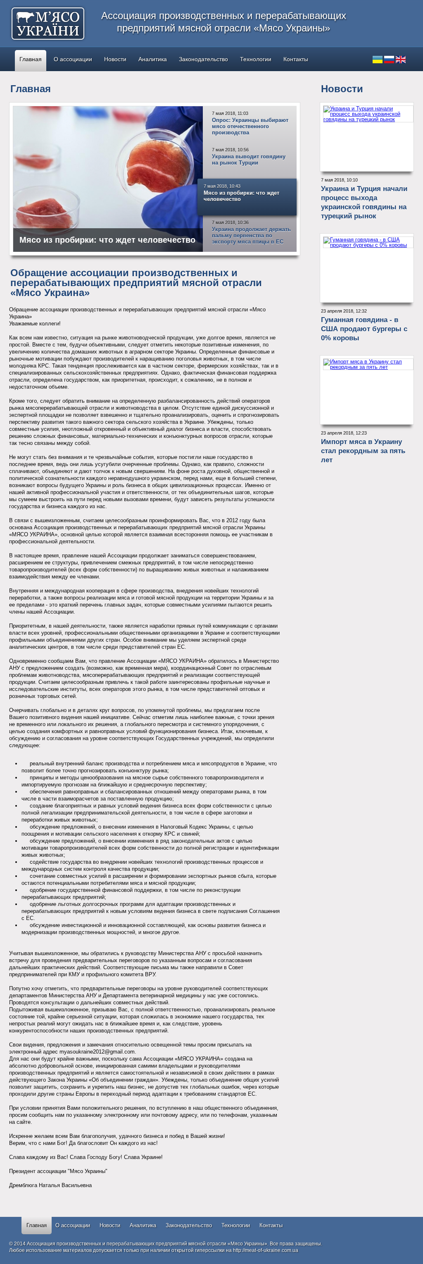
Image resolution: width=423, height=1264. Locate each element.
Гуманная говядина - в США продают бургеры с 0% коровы (364, 329)
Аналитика (152, 59)
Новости (115, 59)
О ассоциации (73, 59)
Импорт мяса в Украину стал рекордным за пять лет (363, 451)
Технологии (255, 59)
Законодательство (203, 59)
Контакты (295, 59)
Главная (30, 59)
